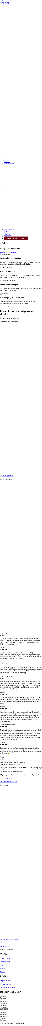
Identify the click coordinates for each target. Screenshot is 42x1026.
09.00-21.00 (4, 1005)
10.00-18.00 (4, 1016)
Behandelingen (5, 958)
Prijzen (2, 965)
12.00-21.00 (4, 1002)
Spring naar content (6, 1)
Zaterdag (3, 1014)
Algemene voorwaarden (7, 987)
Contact (2, 972)
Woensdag (3, 1003)
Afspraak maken (5, 981)
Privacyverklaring (5, 984)
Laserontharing (5, 962)
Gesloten (3, 998)
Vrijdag (2, 1011)
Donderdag (3, 1007)
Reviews (3, 968)
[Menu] (1, 157)
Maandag (3, 996)
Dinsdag (2, 1000)
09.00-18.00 (4, 1013)
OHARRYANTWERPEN (8, 782)
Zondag (2, 1018)
